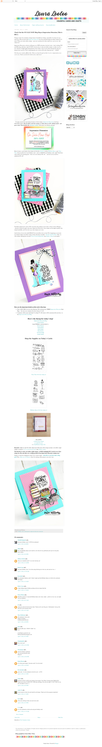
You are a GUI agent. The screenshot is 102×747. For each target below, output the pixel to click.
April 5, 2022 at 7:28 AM (23, 590)
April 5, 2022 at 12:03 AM (23, 571)
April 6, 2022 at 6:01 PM (23, 685)
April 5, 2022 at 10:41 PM (23, 656)
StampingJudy (21, 641)
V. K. (19, 707)
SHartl (19, 548)
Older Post (60, 717)
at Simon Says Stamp (39, 441)
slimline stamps (49, 236)
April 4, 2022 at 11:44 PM (23, 562)
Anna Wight (40, 329)
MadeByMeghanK (22, 540)
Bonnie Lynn (20, 567)
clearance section (34, 125)
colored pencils (27, 531)
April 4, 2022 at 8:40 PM (23, 544)
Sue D (19, 699)
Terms (76, 57)
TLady (19, 678)
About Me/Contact (25, 25)
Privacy (79, 57)
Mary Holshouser (21, 615)
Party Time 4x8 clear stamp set (39, 374)
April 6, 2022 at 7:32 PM (23, 694)
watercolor (41, 531)
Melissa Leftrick (21, 559)
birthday (19, 531)
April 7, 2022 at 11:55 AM (23, 711)
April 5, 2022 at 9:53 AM (23, 610)
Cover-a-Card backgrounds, (37, 236)
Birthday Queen (52, 151)
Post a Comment (19, 714)
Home (16, 25)
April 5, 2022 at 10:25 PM (23, 645)
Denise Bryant (21, 661)
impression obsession (34, 531)
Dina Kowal (40, 331)
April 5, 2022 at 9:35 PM (23, 636)
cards (23, 531)
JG (18, 605)
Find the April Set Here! (51, 234)
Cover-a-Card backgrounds (29, 449)
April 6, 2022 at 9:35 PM (23, 702)
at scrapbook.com (38, 443)
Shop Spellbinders (50, 25)
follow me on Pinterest (25, 457)
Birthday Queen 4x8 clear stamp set (38, 410)
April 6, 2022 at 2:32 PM (23, 674)
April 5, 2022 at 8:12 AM (23, 600)
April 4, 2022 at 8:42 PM (23, 554)
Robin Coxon (21, 586)
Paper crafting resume (38, 25)
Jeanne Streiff (40, 334)
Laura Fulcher (40, 322)
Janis (19, 626)
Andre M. (20, 690)
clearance (42, 151)
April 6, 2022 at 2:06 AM (23, 665)
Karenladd (20, 576)
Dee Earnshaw (21, 670)
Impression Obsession (34, 39)
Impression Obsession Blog (25, 314)
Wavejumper (20, 649)
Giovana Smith (40, 332)
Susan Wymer (40, 326)
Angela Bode (40, 327)
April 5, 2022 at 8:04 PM (23, 622)
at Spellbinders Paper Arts (39, 444)
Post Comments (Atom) (25, 720)
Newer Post (17, 717)
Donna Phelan (21, 595)
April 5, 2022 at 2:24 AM (23, 581)
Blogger (56, 743)
